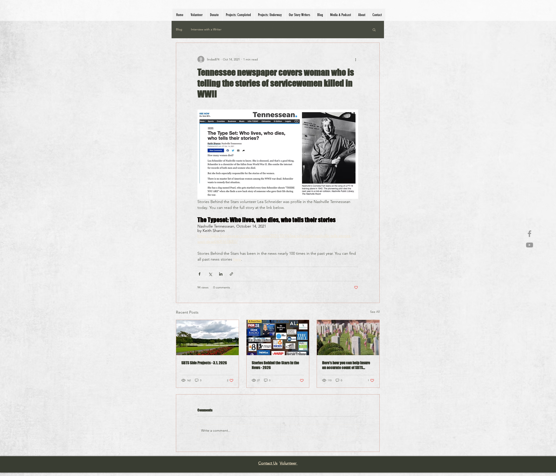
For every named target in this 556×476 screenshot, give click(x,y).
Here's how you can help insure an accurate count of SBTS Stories (346, 365)
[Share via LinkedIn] (221, 274)
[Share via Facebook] (199, 274)
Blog (179, 29)
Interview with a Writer (206, 29)
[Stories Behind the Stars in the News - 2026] (278, 337)
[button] (196, 15)
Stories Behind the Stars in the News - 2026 (275, 365)
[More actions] (355, 59)
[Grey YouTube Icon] (529, 245)
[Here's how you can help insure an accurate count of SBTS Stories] (348, 337)
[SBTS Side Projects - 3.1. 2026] (207, 337)
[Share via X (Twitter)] (210, 274)
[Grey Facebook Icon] (529, 233)
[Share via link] (231, 274)
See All (375, 312)
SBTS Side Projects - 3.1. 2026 (204, 362)
